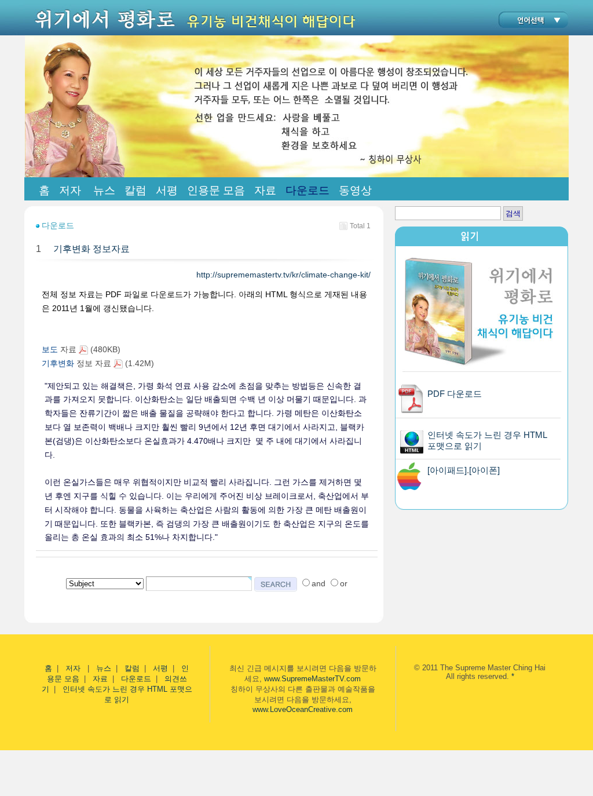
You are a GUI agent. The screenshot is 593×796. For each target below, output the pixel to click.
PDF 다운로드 (454, 394)
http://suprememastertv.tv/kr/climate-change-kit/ (284, 274)
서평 (160, 668)
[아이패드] (447, 470)
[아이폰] (484, 470)
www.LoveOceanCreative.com (302, 709)
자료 (100, 678)
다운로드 (136, 678)
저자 (74, 668)
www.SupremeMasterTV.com (312, 678)
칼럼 (132, 668)
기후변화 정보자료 (91, 249)
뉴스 (103, 668)
